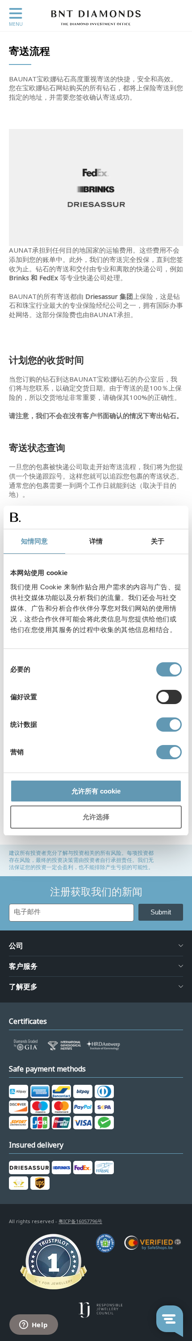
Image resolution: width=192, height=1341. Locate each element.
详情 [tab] (96, 541)
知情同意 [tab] (34, 541)
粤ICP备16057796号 (80, 1221)
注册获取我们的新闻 (96, 891)
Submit (160, 912)
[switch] (169, 697)
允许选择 (96, 817)
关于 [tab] (157, 541)
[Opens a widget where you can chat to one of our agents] (33, 1325)
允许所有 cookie (96, 791)
